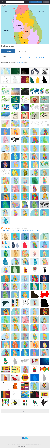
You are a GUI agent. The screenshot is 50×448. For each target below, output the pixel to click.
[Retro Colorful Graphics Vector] (25, 115)
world (19, 57)
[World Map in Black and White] (15, 139)
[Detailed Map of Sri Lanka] (34, 131)
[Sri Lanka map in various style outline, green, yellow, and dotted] (34, 81)
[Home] (34, 107)
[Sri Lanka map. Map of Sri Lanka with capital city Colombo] (15, 81)
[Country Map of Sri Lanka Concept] (34, 156)
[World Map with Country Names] (44, 164)
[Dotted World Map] (15, 91)
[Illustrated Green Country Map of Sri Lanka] (5, 204)
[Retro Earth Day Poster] (15, 99)
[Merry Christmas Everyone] (34, 99)
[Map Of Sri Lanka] (25, 139)
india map (36, 230)
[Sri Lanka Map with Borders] (15, 131)
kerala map (7, 230)
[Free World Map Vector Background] (25, 99)
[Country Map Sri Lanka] (25, 164)
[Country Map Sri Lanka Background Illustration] (25, 180)
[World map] (34, 91)
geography (15, 57)
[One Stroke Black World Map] (44, 123)
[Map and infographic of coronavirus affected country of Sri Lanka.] (15, 377)
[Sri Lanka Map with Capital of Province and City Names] (5, 196)
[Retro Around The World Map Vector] (44, 99)
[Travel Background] (44, 107)
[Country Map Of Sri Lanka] (15, 148)
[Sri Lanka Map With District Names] (25, 172)
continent (23, 57)
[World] (5, 115)
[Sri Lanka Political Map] (25, 188)
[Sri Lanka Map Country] (34, 139)
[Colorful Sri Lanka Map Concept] (5, 131)
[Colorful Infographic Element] (5, 107)
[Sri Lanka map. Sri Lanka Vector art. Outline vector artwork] (5, 81)
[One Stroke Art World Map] (34, 123)
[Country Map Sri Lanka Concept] (15, 196)
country (27, 57)
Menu (47, 1)
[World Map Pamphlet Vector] (15, 115)
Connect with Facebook (36, 1)
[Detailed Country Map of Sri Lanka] (44, 148)
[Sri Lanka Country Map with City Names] (44, 180)
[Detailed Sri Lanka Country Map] (34, 148)
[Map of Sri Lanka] (25, 131)
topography (31, 57)
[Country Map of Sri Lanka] (15, 156)
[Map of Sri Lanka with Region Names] (44, 139)
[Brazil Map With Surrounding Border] (25, 123)
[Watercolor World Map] (5, 91)
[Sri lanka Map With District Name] (34, 172)
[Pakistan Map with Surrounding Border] (5, 123)
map (6, 57)
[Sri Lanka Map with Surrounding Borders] (25, 212)
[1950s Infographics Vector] (34, 115)
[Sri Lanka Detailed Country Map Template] (5, 212)
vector (11, 57)
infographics (45, 57)
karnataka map (29, 230)
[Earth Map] (44, 91)
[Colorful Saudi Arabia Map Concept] (15, 204)
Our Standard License (19, 62)
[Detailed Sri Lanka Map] (44, 212)
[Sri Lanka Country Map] (5, 148)
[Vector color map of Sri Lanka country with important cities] (5, 73)
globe (9, 57)
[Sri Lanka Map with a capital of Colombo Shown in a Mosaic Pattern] (25, 81)
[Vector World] (15, 107)
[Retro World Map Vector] (44, 115)
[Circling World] (5, 99)
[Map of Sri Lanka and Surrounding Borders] (34, 212)
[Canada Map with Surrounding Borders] (15, 123)
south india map (15, 230)
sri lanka (3, 57)
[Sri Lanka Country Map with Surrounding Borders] (34, 164)
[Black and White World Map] (44, 204)
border (36, 57)
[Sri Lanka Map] (25, 148)
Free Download (8, 51)
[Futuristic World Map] (25, 91)
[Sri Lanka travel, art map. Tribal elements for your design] (25, 73)
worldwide (40, 57)
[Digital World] (25, 107)
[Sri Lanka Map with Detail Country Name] (34, 180)
